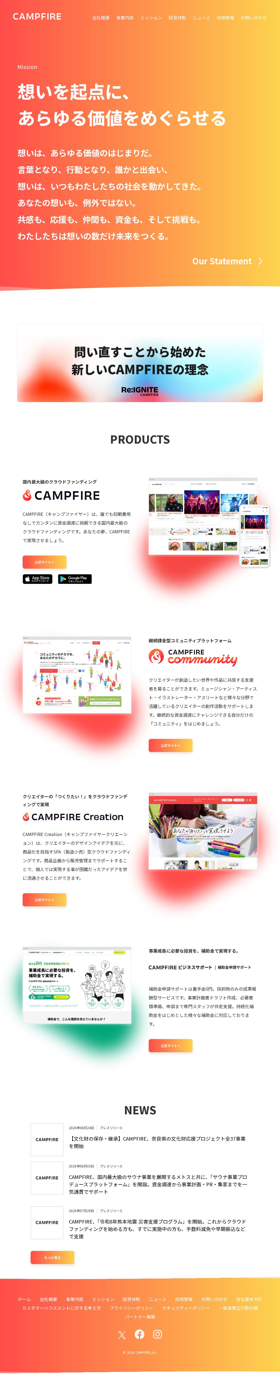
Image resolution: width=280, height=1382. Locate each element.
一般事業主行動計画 (238, 1308)
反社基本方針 (249, 1299)
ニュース (201, 17)
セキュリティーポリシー (186, 1308)
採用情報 (225, 17)
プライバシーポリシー (131, 1308)
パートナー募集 (140, 1316)
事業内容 (125, 17)
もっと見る (52, 1257)
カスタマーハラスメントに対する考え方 (61, 1308)
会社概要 (101, 17)
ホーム (24, 1299)
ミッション (151, 17)
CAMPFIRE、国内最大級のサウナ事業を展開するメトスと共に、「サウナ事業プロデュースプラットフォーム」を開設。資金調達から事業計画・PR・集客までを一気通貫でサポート (158, 1184)
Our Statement (222, 261)
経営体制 (177, 17)
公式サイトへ (44, 562)
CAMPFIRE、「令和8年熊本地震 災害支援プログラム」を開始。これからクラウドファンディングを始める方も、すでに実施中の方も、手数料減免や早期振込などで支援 (157, 1229)
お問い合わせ (254, 17)
